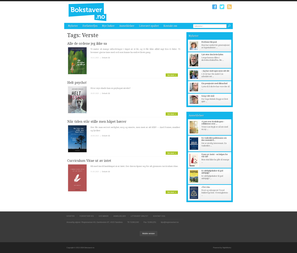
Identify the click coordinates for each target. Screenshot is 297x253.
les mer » (172, 75)
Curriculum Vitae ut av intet (89, 161)
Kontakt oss (170, 25)
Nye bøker (108, 25)
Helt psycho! (77, 83)
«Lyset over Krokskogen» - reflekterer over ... (213, 123)
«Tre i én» (205, 187)
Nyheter (73, 25)
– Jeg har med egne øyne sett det (215, 71)
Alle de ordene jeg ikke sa (87, 43)
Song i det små (207, 96)
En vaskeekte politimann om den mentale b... (214, 139)
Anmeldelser (126, 25)
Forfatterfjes (90, 25)
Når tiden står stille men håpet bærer (97, 121)
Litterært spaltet (149, 25)
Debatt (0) (106, 58)
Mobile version (148, 233)
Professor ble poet (209, 42)
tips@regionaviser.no (170, 222)
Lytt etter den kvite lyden (212, 54)
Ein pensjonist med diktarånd (214, 83)
